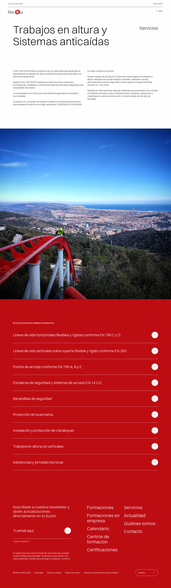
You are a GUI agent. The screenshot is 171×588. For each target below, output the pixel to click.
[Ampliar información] (155, 335)
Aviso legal (38, 573)
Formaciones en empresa (103, 518)
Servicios (133, 507)
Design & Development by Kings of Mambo (101, 573)
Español (141, 573)
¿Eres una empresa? (15, 4)
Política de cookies (72, 573)
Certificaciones (102, 549)
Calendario (98, 528)
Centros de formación (98, 539)
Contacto (133, 531)
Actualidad (135, 515)
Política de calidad (54, 573)
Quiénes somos (139, 523)
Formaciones (100, 507)
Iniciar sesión (158, 4)
